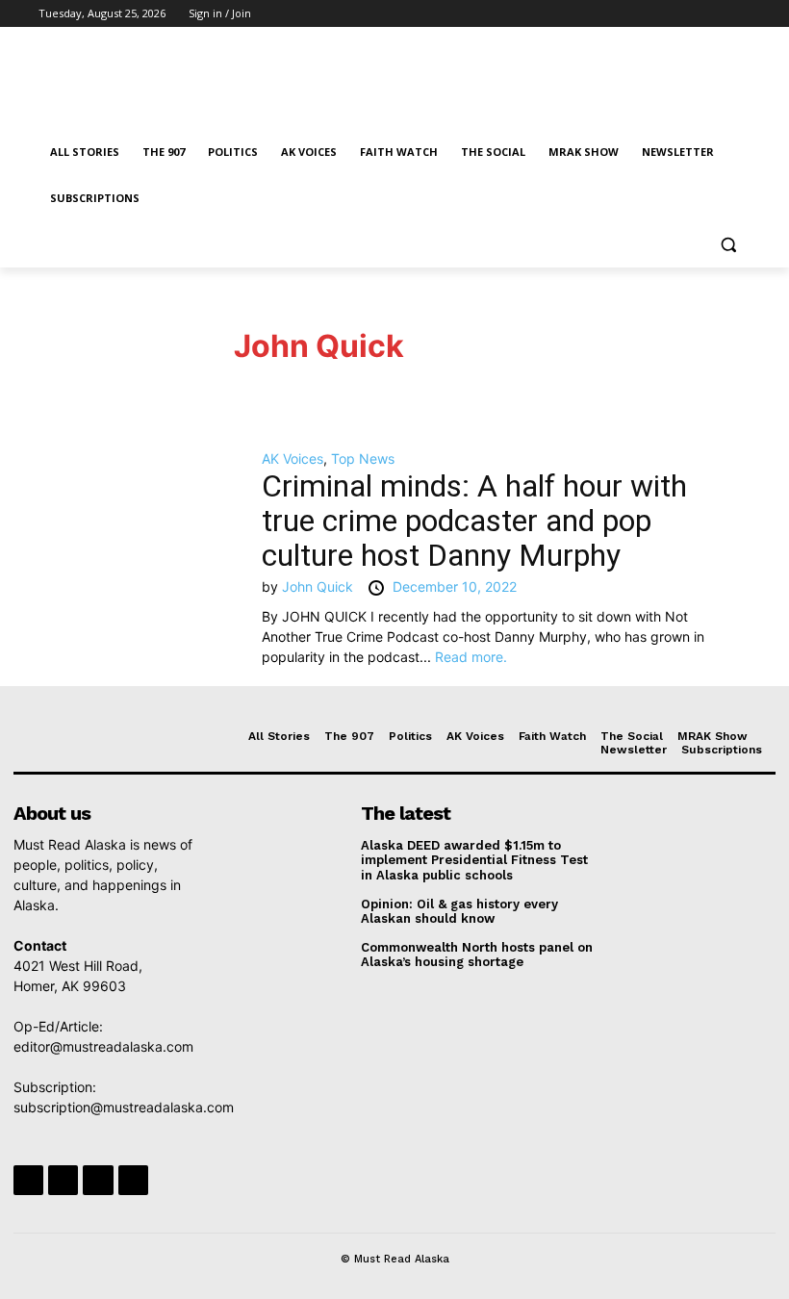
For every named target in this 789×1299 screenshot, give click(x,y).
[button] (728, 244)
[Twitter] (686, 14)
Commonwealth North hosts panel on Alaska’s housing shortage (477, 955)
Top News (362, 458)
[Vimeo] (712, 14)
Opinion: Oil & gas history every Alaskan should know (459, 912)
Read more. (471, 657)
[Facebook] (633, 14)
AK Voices (292, 458)
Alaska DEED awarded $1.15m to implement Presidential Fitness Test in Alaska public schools (474, 860)
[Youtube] (739, 14)
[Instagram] (660, 14)
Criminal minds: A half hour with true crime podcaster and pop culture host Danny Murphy (474, 520)
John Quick (319, 346)
